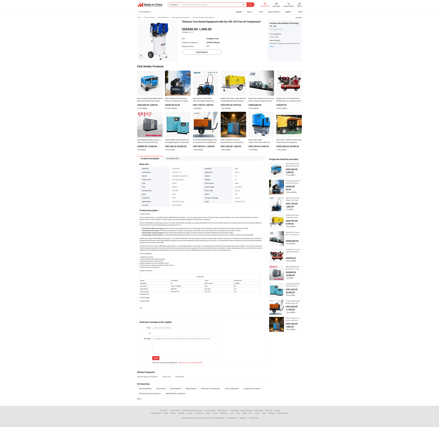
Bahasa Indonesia (282, 413)
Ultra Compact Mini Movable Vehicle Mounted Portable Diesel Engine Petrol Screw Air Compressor (293, 165)
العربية (232, 413)
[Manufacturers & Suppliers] (149, 4)
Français (189, 413)
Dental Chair (179, 377)
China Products (175, 410)
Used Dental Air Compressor (175, 393)
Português (181, 413)
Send (156, 358)
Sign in (299, 6)
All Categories (145, 12)
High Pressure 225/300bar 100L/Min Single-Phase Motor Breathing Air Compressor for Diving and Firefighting (293, 199)
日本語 (244, 413)
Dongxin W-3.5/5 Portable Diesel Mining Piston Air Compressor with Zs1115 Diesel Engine (293, 250)
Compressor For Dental (252, 388)
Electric (174, 187)
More (271, 46)
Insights (277, 410)
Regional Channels (246, 410)
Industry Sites (234, 410)
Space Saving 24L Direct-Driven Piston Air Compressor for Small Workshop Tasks (293, 182)
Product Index (259, 410)
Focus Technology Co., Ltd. (204, 418)
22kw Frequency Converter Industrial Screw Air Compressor (293, 319)
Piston (174, 183)
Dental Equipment (145, 388)
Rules (300, 12)
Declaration (243, 418)
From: (148, 328)
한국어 (238, 413)
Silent (237, 183)
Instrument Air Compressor (210, 388)
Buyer (249, 12)
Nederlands (223, 413)
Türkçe (264, 413)
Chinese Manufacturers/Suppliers (192, 410)
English (166, 413)
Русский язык (199, 413)
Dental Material (175, 388)
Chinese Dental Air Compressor (150, 393)
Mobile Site (269, 410)
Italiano (208, 413)
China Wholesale (210, 410)
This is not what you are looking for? (165, 362)
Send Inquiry (202, 52)
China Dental (160, 388)
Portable (175, 190)
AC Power (238, 187)
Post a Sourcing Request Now (191, 362)
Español (173, 413)
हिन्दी (250, 413)
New (236, 168)
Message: (147, 338)
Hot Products (163, 410)
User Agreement (232, 418)
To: (150, 333)
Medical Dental (191, 388)
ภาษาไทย (257, 413)
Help (261, 12)
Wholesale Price (223, 410)
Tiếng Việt (272, 413)
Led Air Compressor (232, 388)
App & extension (274, 12)
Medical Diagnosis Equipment (147, 377)
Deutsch (215, 413)
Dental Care (167, 377)
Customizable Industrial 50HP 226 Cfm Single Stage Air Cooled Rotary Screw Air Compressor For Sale (293, 285)
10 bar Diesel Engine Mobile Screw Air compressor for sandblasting (293, 302)
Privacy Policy (253, 418)
